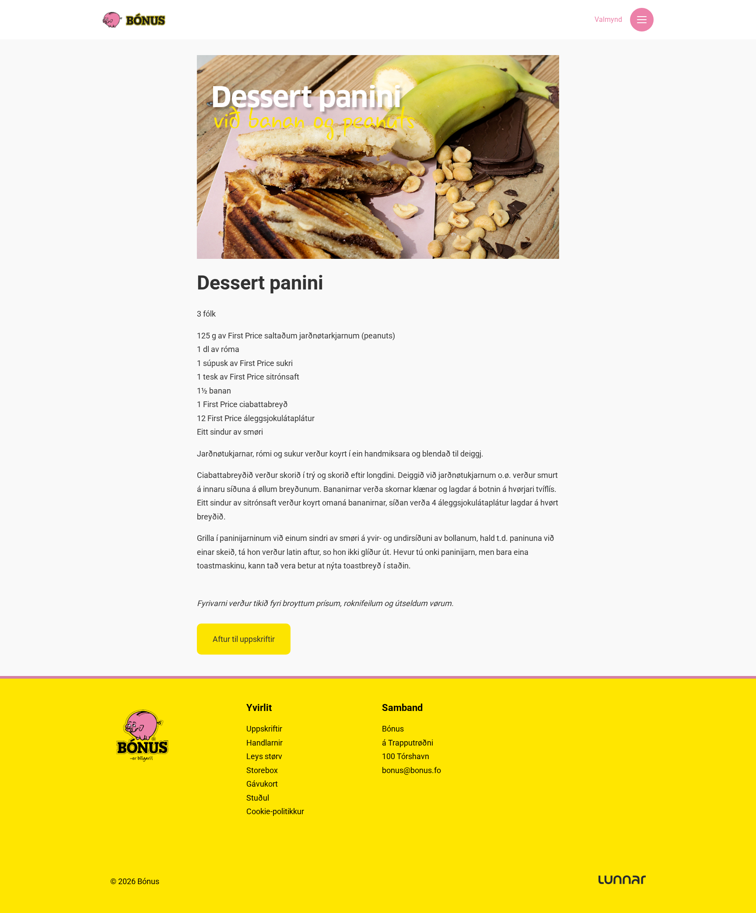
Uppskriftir (264, 728)
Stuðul (257, 797)
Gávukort (262, 783)
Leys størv (264, 756)
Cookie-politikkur (275, 811)
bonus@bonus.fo (411, 770)
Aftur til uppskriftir (244, 639)
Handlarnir (264, 742)
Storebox (262, 770)
